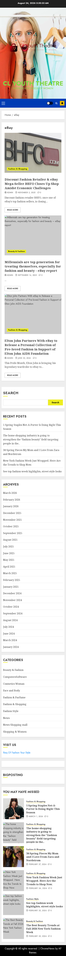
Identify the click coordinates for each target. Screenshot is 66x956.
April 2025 (9, 566)
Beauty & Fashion (16, 251)
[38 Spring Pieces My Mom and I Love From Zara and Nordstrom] (13, 856)
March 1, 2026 (36, 816)
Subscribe (62, 103)
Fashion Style (10, 711)
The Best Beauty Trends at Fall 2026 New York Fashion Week (43, 929)
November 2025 (12, 519)
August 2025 (10, 539)
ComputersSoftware (15, 677)
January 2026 (11, 506)
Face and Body (11, 690)
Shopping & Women (15, 731)
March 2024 (10, 640)
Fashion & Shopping (17, 169)
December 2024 (12, 593)
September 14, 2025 (27, 275)
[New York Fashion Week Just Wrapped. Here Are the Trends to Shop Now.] (13, 880)
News (6, 718)
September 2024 (12, 613)
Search (10, 393)
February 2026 (11, 499)
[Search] (56, 103)
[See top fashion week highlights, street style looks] (13, 904)
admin (10, 192)
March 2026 (10, 493)
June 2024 (9, 633)
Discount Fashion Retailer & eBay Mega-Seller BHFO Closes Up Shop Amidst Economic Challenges (32, 183)
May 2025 (8, 560)
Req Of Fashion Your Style (16, 752)
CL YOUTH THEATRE (33, 83)
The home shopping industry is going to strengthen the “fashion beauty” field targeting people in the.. (30, 439)
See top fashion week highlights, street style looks (32, 471)
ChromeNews (47, 948)
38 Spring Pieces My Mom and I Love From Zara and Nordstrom (42, 857)
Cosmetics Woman (13, 683)
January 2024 (11, 647)
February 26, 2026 (38, 888)
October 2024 (11, 606)
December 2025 (12, 513)
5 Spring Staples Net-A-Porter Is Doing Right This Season (43, 809)
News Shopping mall (15, 724)
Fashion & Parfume (14, 697)
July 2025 (8, 546)
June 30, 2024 (24, 358)
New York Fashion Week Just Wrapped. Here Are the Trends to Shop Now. (44, 881)
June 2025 (9, 553)
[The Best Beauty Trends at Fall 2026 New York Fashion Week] (13, 928)
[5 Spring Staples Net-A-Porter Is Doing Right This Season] (13, 808)
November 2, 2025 (26, 192)
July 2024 (8, 626)
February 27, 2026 (38, 864)
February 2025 (11, 580)
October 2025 (11, 526)
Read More (12, 210)
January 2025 (11, 586)
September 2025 (12, 533)
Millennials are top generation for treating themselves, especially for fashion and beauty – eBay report (33, 266)
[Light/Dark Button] (50, 103)
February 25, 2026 (38, 910)
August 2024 (10, 620)
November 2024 (12, 600)
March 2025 (10, 573)
